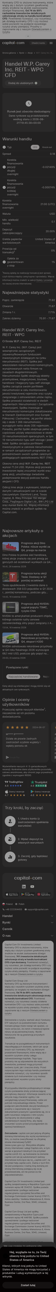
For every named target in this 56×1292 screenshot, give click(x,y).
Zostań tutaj (28, 1285)
